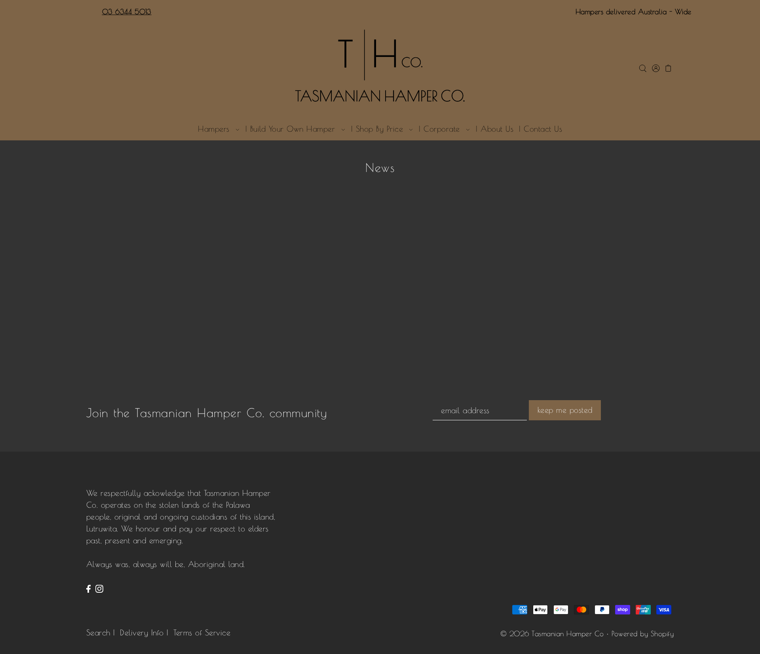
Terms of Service (201, 632)
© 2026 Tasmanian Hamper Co (552, 633)
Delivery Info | (144, 632)
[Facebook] (88, 588)
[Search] (642, 67)
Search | (100, 632)
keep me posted (565, 409)
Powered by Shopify (643, 633)
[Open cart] (668, 67)
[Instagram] (99, 588)
